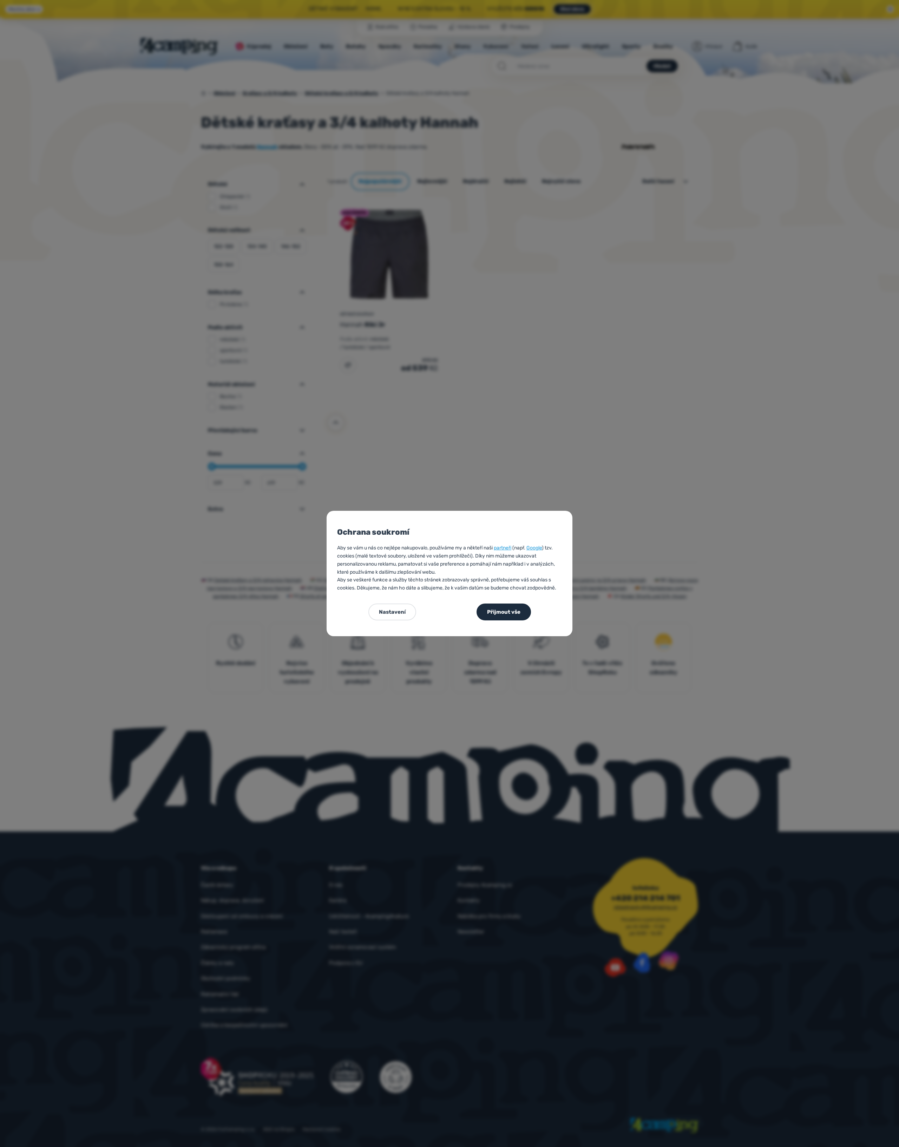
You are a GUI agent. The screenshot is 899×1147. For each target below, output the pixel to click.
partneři (502, 548)
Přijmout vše (503, 612)
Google (534, 548)
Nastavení (392, 612)
